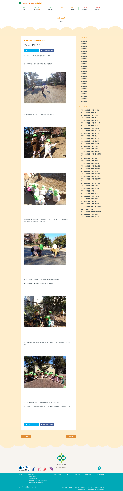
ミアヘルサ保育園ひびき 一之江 (90, 196)
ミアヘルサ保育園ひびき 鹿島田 (90, 128)
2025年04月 (84, 81)
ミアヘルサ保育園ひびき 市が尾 (90, 176)
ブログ (62, 8)
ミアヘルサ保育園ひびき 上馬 (89, 115)
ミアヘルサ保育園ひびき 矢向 (89, 146)
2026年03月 (84, 53)
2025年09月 (84, 68)
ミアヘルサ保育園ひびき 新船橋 (90, 151)
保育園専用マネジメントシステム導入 (38, 480)
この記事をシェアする (32, 50)
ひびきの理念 (32, 476)
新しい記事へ (26, 437)
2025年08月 (84, 71)
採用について (84, 8)
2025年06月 (84, 76)
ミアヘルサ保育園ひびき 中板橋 (90, 143)
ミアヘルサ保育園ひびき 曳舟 (89, 136)
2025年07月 (84, 73)
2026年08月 (84, 41)
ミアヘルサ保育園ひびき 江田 (89, 186)
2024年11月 (84, 93)
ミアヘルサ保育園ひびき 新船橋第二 (91, 168)
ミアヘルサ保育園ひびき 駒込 (89, 118)
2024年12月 (84, 91)
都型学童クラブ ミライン (97, 487)
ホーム (24, 8)
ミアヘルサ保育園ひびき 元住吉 (90, 188)
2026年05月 (84, 48)
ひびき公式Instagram (66, 487)
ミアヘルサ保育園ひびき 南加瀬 (90, 204)
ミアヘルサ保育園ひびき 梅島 (89, 112)
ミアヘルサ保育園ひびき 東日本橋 (90, 123)
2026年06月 (84, 46)
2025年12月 (84, 61)
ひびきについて (36, 8)
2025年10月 (84, 66)
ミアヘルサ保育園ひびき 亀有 (89, 161)
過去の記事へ (70, 437)
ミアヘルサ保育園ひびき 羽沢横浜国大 (91, 211)
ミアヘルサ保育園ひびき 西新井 (90, 141)
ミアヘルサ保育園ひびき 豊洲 (89, 120)
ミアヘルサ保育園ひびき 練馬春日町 (91, 206)
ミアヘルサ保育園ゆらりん (82, 487)
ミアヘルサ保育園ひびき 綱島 (89, 214)
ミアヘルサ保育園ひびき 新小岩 (90, 216)
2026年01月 (84, 58)
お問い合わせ (97, 8)
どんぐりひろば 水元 (87, 209)
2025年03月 (84, 83)
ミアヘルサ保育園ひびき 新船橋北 (90, 166)
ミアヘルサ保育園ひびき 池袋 (89, 149)
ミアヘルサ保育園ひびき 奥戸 (89, 193)
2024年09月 (84, 98)
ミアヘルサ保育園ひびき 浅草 (89, 201)
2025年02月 (84, 86)
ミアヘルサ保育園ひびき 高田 (89, 198)
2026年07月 (84, 43)
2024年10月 (84, 96)
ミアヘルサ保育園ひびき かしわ (90, 191)
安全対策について (33, 478)
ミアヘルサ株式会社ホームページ (27, 487)
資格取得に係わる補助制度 (36, 482)
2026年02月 (84, 56)
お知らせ (73, 8)
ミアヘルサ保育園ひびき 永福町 (90, 110)
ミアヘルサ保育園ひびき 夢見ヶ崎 (90, 130)
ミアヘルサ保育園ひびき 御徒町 (90, 163)
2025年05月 (84, 78)
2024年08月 (84, 101)
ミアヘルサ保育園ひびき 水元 (89, 171)
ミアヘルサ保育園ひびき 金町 (89, 158)
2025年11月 (84, 63)
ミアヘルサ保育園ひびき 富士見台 (90, 174)
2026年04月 (84, 51)
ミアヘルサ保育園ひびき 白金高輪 (90, 183)
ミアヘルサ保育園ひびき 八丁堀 (90, 133)
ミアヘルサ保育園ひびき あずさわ (90, 138)
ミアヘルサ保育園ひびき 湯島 (89, 125)
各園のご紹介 (50, 8)
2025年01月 (84, 88)
